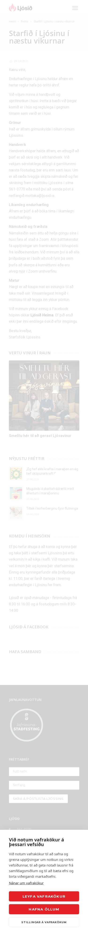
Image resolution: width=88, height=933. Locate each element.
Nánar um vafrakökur (26, 883)
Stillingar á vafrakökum (43, 922)
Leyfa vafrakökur (44, 896)
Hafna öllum (44, 909)
